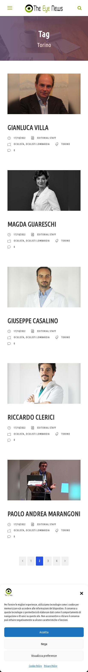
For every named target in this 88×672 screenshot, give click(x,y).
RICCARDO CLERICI (30, 417)
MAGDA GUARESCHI (31, 224)
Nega (44, 644)
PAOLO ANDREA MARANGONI (43, 513)
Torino (65, 144)
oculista (19, 144)
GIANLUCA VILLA (27, 127)
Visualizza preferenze (44, 655)
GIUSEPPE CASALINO (32, 320)
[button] (81, 593)
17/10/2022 (20, 138)
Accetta (44, 632)
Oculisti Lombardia (38, 144)
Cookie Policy (35, 666)
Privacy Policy (50, 666)
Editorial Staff (46, 138)
